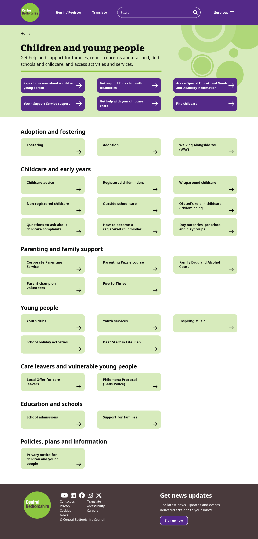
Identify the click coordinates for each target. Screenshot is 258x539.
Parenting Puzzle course (123, 262)
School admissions (42, 417)
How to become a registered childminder (122, 226)
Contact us (67, 501)
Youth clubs (36, 321)
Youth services (115, 321)
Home (25, 33)
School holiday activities (47, 342)
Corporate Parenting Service (44, 264)
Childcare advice (40, 182)
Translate (99, 12)
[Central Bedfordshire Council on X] (99, 496)
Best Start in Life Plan (122, 342)
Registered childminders (123, 182)
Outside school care (120, 203)
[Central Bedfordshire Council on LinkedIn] (73, 496)
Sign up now (174, 520)
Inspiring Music (192, 321)
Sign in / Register (68, 12)
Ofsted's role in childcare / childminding (200, 205)
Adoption (111, 145)
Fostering (35, 145)
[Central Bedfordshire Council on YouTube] (64, 496)
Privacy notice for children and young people (43, 459)
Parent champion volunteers (41, 285)
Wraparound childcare (197, 182)
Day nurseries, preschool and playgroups (200, 226)
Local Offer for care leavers (43, 381)
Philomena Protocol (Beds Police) (120, 381)
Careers (92, 510)
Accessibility (96, 506)
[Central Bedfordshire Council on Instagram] (90, 496)
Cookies (65, 510)
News (64, 515)
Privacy (65, 506)
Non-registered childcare (48, 203)
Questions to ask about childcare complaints (47, 226)
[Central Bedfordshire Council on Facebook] (82, 496)
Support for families (120, 417)
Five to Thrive (114, 283)
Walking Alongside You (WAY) (198, 147)
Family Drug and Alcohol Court (199, 264)
